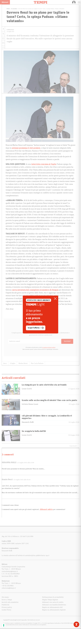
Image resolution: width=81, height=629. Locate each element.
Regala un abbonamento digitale (54, 610)
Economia (14, 8)
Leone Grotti (27, 389)
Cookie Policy (6, 610)
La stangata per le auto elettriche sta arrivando (44, 385)
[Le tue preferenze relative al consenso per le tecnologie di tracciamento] (4, 625)
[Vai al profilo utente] (73, 2)
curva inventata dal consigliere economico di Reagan (35, 290)
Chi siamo (5, 597)
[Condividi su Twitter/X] (3, 33)
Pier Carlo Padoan (37, 363)
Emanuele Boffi (28, 422)
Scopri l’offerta (33, 328)
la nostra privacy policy (48, 347)
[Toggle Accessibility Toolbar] (76, 624)
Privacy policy (7, 607)
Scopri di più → (73, 446)
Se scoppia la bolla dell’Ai (34, 431)
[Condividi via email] (3, 43)
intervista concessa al (43, 164)
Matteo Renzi (23, 363)
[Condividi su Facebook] (3, 29)
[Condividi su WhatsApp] (3, 38)
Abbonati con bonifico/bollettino (54, 605)
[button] (3, 47)
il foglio (12, 363)
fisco (5, 363)
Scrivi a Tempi (7, 600)
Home (8, 8)
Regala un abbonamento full (52, 607)
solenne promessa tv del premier (26, 148)
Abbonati (5, 2)
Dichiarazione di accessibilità (52, 597)
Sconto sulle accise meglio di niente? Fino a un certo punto (49, 400)
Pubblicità (5, 605)
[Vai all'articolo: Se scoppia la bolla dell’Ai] (11, 435)
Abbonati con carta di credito (52, 602)
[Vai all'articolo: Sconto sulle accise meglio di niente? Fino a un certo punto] (11, 404)
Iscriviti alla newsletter (10, 602)
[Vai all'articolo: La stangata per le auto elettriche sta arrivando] (11, 389)
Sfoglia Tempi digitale (50, 600)
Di (10, 29)
